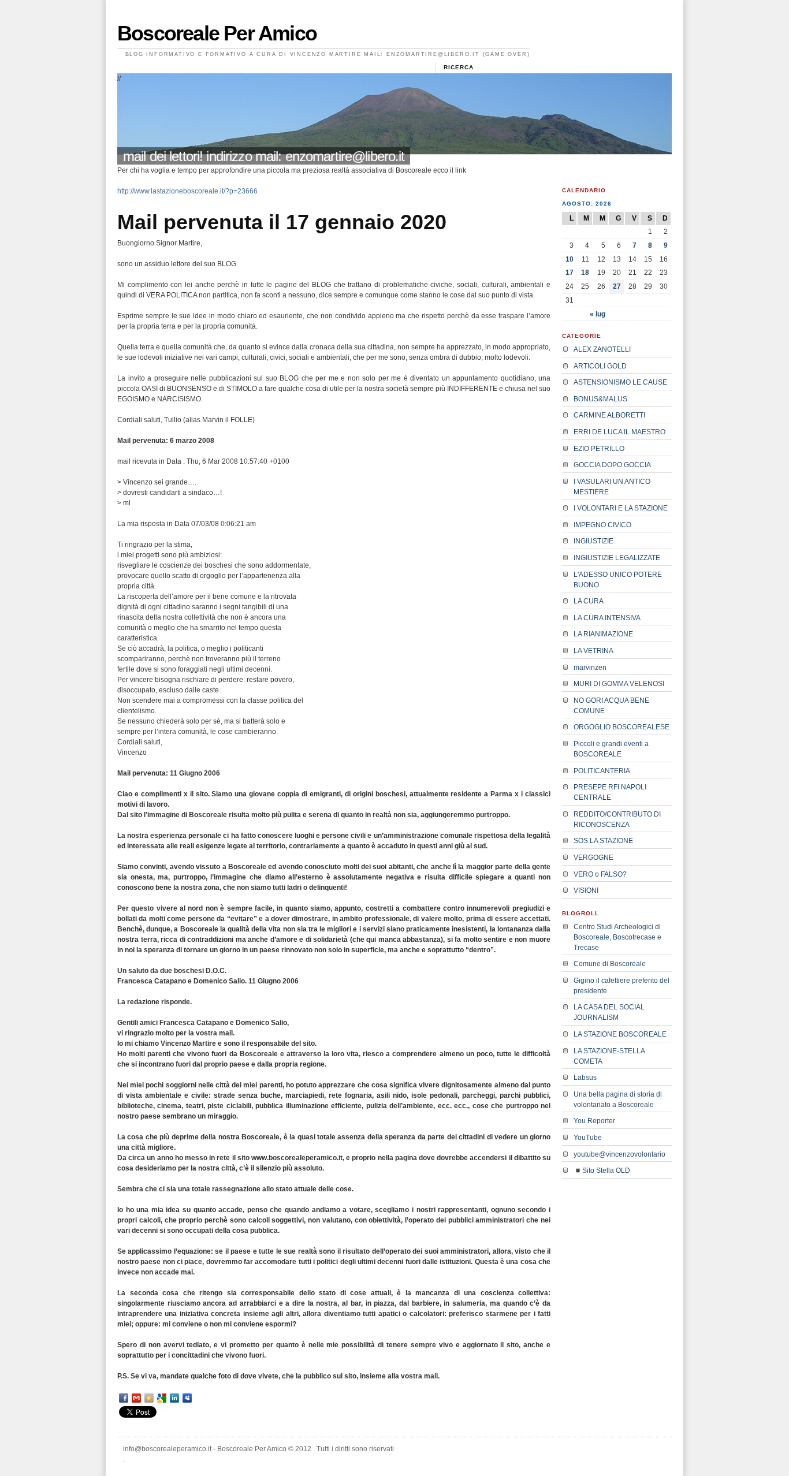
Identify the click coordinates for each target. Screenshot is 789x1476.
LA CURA (589, 601)
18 (585, 273)
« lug (597, 314)
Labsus (585, 1078)
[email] (136, 1398)
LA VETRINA (593, 651)
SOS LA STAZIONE (603, 841)
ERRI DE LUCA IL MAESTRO (619, 432)
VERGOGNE (593, 857)
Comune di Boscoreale (610, 964)
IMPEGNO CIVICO (602, 525)
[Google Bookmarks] (161, 1398)
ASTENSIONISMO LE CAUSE (620, 382)
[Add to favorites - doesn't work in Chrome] (149, 1398)
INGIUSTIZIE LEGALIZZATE (617, 558)
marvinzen (590, 668)
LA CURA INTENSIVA (607, 618)
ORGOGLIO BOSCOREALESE (621, 727)
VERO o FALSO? (600, 874)
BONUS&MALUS (600, 399)
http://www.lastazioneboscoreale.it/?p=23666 (187, 191)
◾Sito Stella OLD (602, 1170)
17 (569, 273)
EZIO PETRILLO (599, 449)
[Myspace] (187, 1398)
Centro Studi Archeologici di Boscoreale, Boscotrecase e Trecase (617, 937)
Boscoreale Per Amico (217, 33)
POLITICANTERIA (602, 771)
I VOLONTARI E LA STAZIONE (621, 508)
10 (569, 259)
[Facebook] (123, 1398)
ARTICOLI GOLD (600, 366)
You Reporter (594, 1121)
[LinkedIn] (174, 1398)
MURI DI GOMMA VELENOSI (619, 684)
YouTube (588, 1138)
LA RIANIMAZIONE (603, 634)
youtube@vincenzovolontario (619, 1154)
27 (617, 286)
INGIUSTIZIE (593, 541)
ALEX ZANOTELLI (602, 349)
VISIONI (586, 890)
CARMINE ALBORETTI (609, 415)
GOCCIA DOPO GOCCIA (612, 465)
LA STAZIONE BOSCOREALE (620, 1034)
